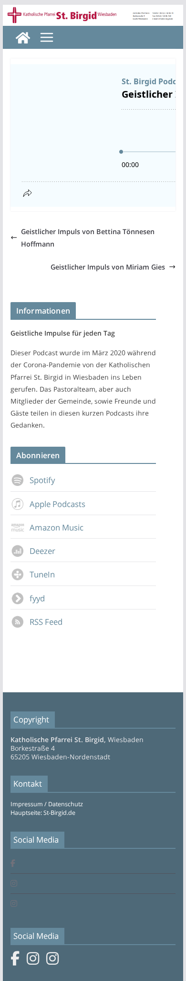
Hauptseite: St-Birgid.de (42, 813)
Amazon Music (56, 527)
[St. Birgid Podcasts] (93, 11)
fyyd (37, 598)
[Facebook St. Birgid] (12, 864)
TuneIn (42, 574)
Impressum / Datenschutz (46, 804)
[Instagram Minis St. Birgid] (13, 904)
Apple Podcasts (57, 503)
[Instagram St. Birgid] (13, 884)
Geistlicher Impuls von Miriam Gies (108, 266)
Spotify (42, 479)
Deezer (42, 550)
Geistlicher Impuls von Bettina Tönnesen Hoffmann (88, 237)
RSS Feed (46, 621)
